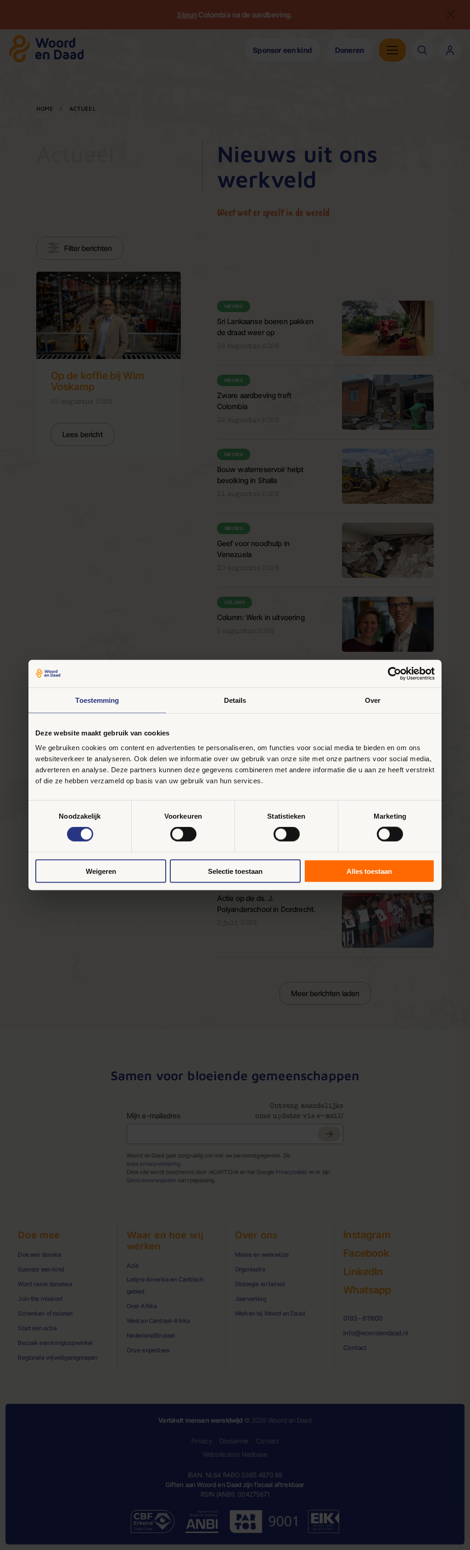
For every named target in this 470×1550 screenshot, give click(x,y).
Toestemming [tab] (97, 700)
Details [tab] (235, 700)
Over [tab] (372, 700)
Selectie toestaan (235, 871)
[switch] (183, 834)
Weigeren (101, 871)
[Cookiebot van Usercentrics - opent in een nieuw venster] (394, 674)
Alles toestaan (369, 871)
